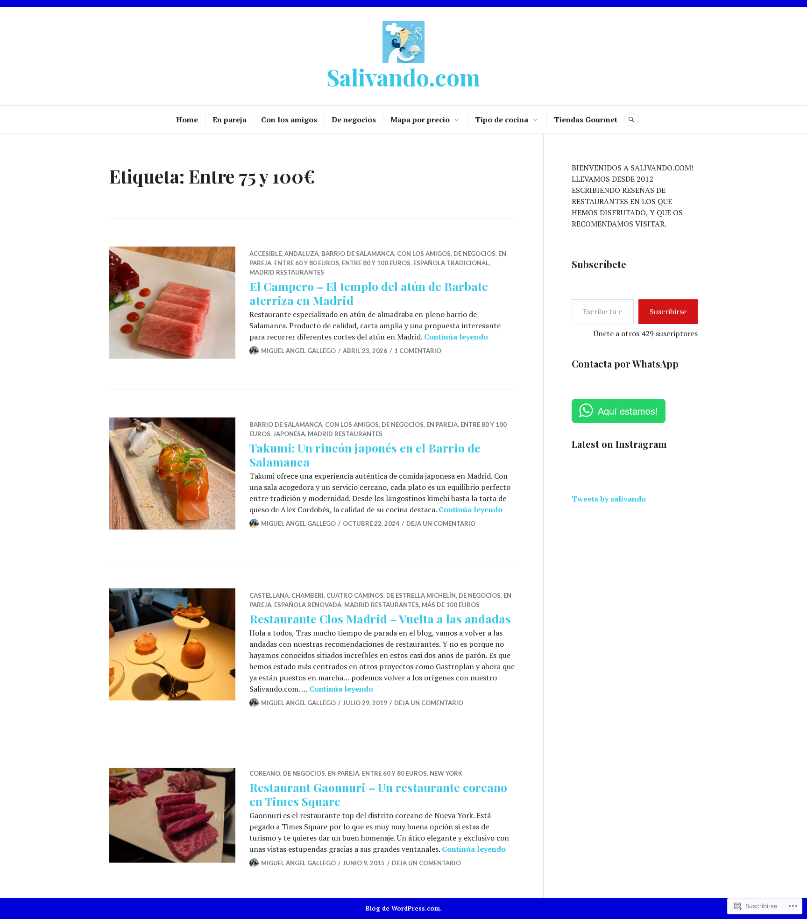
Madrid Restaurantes (286, 272)
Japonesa (289, 434)
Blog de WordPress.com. (404, 908)
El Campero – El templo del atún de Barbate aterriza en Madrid (368, 293)
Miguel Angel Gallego (298, 350)
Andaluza (301, 253)
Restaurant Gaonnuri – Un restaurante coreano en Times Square (378, 794)
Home (187, 119)
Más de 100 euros (451, 604)
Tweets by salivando (609, 499)
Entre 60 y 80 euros (306, 263)
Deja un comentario (440, 523)
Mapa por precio (420, 119)
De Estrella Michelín (421, 595)
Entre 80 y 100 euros (376, 263)
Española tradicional (451, 263)
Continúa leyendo (456, 337)
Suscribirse (668, 311)
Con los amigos (289, 119)
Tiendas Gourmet (585, 119)
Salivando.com (403, 77)
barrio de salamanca (357, 253)
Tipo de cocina (501, 119)
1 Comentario (417, 350)
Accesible (265, 253)
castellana (269, 595)
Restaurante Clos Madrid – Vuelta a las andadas (380, 618)
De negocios (354, 119)
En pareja (229, 119)
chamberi (307, 595)
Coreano (264, 773)
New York (446, 773)
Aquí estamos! (628, 410)
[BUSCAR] (631, 120)
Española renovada (307, 604)
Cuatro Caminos (354, 595)
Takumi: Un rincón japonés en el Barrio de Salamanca (365, 454)
